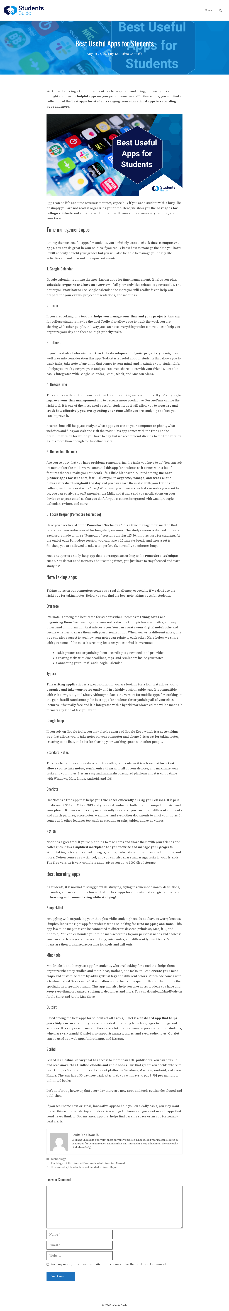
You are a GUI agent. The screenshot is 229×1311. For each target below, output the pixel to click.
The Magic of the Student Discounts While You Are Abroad (88, 1163)
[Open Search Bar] (220, 10)
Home (208, 10)
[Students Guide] (24, 10)
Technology (58, 1159)
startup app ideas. (91, 1111)
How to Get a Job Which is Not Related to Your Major (84, 1167)
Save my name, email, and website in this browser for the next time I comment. (108, 1264)
